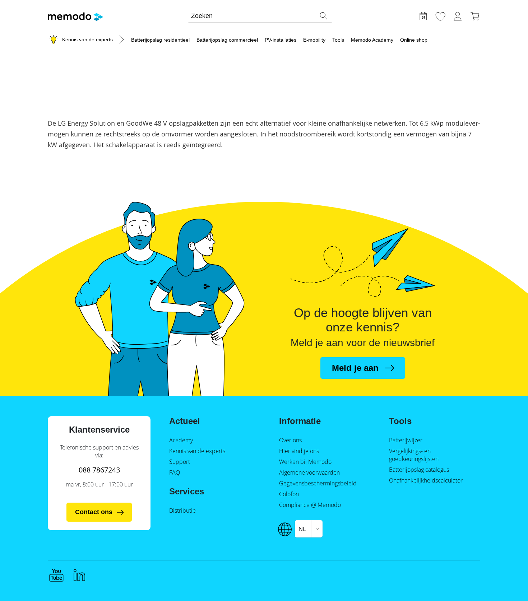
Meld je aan (355, 368)
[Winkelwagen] (475, 15)
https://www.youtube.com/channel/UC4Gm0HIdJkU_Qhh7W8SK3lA (56, 575)
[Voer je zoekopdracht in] (323, 16)
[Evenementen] (423, 15)
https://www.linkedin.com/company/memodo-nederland (79, 575)
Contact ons (93, 512)
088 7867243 (99, 470)
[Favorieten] (440, 15)
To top (505, 582)
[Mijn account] (457, 15)
